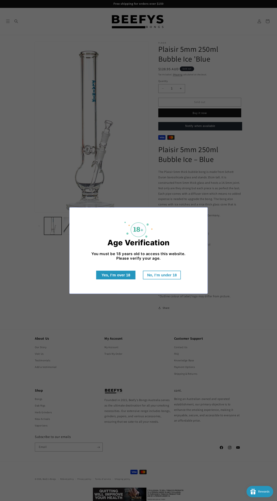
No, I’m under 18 (162, 275)
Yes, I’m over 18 (116, 275)
